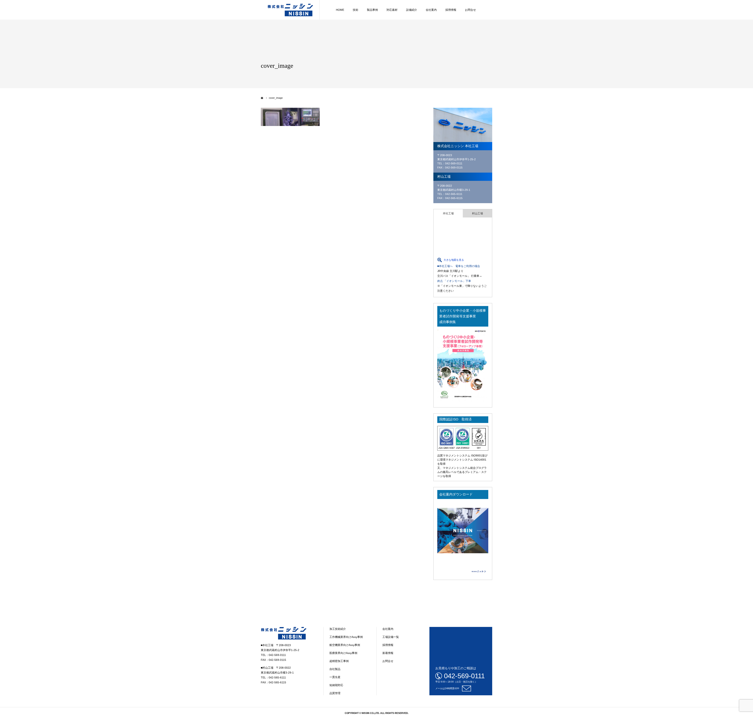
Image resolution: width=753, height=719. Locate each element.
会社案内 (431, 9)
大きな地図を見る (454, 259)
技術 (355, 9)
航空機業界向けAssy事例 (344, 645)
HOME (340, 9)
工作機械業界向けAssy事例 (346, 636)
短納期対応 (336, 685)
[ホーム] (262, 98)
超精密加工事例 (339, 661)
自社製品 (334, 669)
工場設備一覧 (390, 636)
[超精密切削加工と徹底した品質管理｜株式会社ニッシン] (290, 9)
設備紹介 (411, 9)
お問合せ (470, 9)
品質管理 (334, 693)
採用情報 (450, 9)
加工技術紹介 (337, 628)
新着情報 (387, 653)
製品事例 (372, 9)
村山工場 (477, 213)
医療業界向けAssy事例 (343, 653)
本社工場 (448, 213)
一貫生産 (334, 677)
